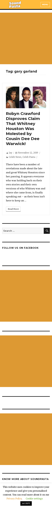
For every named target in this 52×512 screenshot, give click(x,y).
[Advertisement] (26, 38)
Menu (45, 4)
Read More (13, 209)
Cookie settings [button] (34, 498)
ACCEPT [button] (26, 503)
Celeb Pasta (29, 157)
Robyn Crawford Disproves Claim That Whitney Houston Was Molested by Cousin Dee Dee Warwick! (23, 128)
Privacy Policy (14, 498)
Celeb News (15, 157)
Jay (10, 152)
